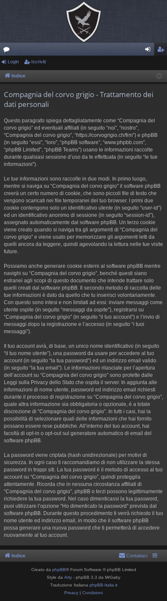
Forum (8, 51)
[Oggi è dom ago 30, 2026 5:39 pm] (159, 76)
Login (13, 61)
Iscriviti (38, 61)
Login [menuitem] (149, 51)
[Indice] (83, 21)
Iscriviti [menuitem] (162, 51)
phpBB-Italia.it (103, 585)
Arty (68, 577)
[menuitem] (133, 555)
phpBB (59, 569)
